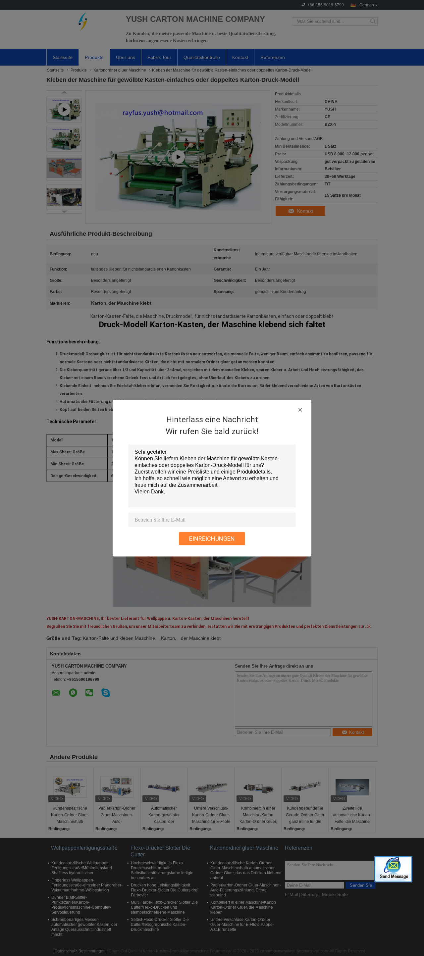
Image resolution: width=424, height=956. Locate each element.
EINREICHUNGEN (212, 538)
